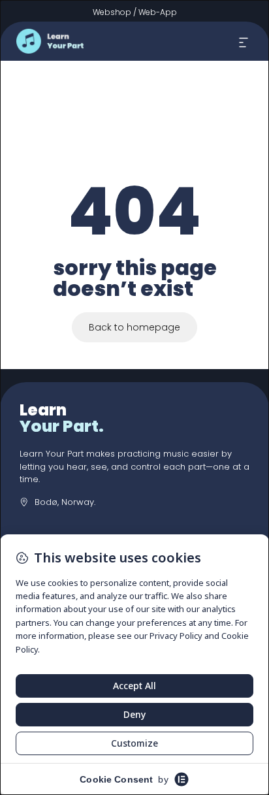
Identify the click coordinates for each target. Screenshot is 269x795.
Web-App (157, 12)
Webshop (112, 12)
